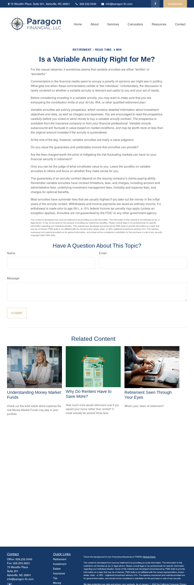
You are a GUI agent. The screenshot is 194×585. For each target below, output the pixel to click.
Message (13, 278)
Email (103, 253)
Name (11, 253)
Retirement (59, 559)
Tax (55, 578)
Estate (57, 568)
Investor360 (175, 4)
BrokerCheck (149, 556)
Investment (59, 564)
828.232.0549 (88, 4)
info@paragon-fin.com (119, 4)
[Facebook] (155, 4)
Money (57, 583)
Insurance (59, 573)
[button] (77, 24)
